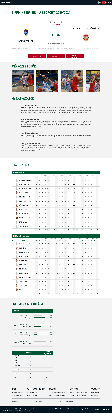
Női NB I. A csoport (32, 396)
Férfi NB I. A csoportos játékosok (78, 392)
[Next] (103, 81)
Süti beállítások (97, 409)
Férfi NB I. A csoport (32, 392)
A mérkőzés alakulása (74, 56)
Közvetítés (55, 56)
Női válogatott (94, 396)
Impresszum (15, 401)
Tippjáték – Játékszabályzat (66, 401)
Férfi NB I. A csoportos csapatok (57, 392)
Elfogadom (106, 409)
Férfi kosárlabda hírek (17, 392)
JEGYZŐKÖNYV (36, 56)
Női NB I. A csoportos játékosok (78, 396)
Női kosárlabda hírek (17, 396)
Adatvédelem (39, 401)
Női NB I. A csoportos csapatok (57, 396)
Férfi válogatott (95, 392)
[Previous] (9, 81)
